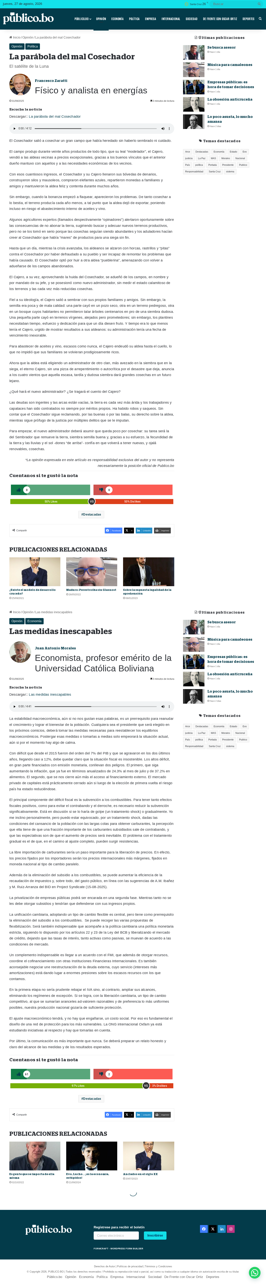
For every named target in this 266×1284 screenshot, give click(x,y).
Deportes (249, 19)
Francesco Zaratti (51, 80)
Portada (212, 165)
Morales (225, 158)
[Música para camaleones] (193, 69)
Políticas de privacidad (130, 1266)
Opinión (101, 19)
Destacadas (92, 514)
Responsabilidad (194, 171)
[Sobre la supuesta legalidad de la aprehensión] (148, 571)
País (187, 165)
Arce (187, 151)
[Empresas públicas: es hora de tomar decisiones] (193, 87)
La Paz (201, 158)
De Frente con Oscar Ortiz (220, 19)
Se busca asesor (221, 47)
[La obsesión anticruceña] (193, 104)
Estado (233, 151)
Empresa (150, 19)
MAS (213, 158)
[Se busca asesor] (193, 52)
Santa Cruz (215, 171)
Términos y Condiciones (158, 1266)
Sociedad (191, 19)
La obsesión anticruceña (229, 99)
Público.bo (82, 19)
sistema (230, 171)
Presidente (228, 165)
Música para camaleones (229, 65)
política (199, 165)
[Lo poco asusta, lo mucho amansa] (193, 121)
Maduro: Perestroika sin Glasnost (91, 589)
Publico (243, 165)
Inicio (16, 37)
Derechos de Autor (104, 1266)
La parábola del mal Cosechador (55, 116)
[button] (255, 1273)
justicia (189, 158)
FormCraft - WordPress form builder (118, 1248)
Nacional (240, 158)
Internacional (171, 19)
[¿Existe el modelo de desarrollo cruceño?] (34, 571)
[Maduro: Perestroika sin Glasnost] (91, 571)
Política (134, 19)
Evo (245, 151)
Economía (117, 19)
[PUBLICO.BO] (28, 19)
